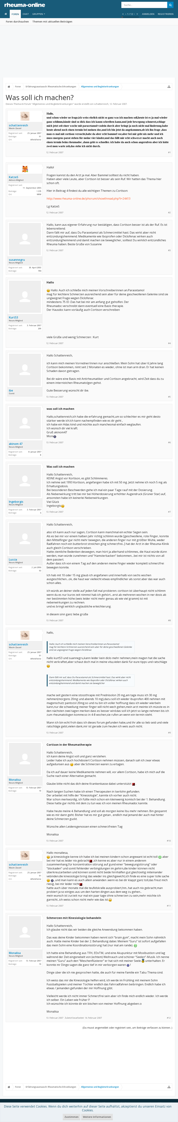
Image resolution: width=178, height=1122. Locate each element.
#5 (169, 396)
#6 (169, 442)
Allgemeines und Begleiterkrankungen (53, 103)
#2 (169, 212)
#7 (169, 511)
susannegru (17, 259)
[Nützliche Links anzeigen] (169, 86)
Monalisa (15, 779)
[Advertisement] (89, 51)
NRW (39, 194)
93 (40, 570)
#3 (169, 250)
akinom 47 (15, 444)
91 (40, 136)
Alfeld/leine (35, 139)
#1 (169, 152)
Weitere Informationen (97, 1117)
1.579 (39, 191)
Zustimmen (71, 1117)
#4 (169, 343)
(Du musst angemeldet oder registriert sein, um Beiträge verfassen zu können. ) (127, 1027)
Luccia (13, 559)
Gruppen (37, 14)
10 (40, 790)
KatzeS (13, 177)
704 (39, 270)
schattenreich (101, 103)
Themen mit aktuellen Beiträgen (52, 21)
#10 (169, 840)
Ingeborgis (16, 501)
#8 (169, 620)
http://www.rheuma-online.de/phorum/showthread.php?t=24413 (88, 198)
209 (39, 328)
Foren (15, 14)
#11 (169, 905)
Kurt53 (13, 317)
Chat (26, 14)
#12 (169, 1017)
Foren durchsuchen (17, 21)
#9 (169, 732)
